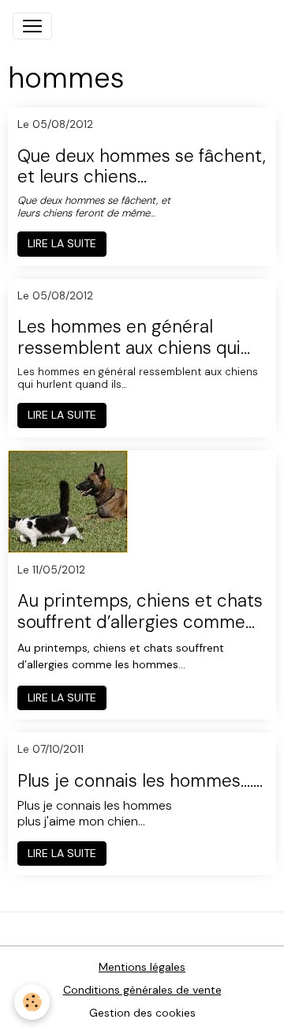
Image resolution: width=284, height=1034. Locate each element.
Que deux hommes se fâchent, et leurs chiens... (141, 167)
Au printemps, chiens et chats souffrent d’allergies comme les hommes (140, 612)
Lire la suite (62, 243)
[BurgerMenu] (32, 26)
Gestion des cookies (142, 1013)
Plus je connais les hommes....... (140, 781)
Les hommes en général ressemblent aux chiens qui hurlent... (129, 338)
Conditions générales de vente (142, 990)
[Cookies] (32, 1002)
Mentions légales (142, 967)
